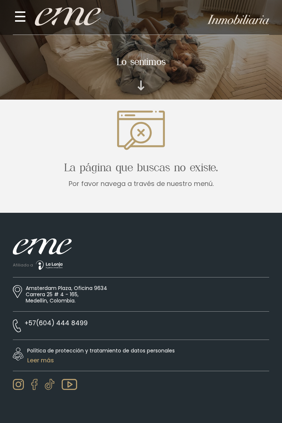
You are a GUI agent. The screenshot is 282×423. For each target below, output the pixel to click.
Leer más (40, 360)
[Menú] (20, 16)
